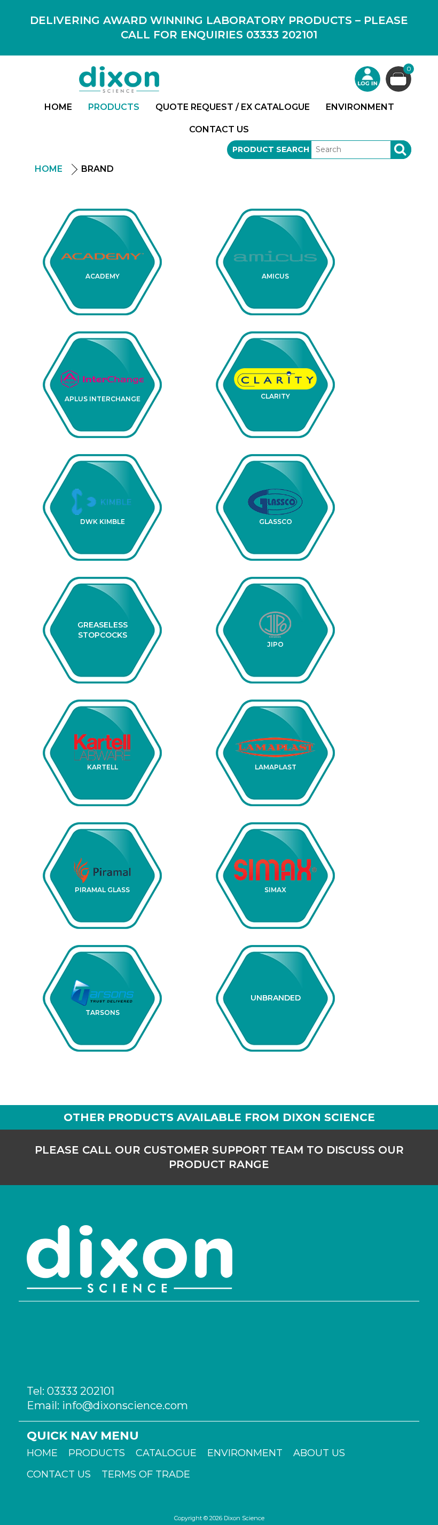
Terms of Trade (145, 1474)
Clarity (275, 396)
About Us (319, 1453)
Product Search (270, 149)
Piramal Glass (102, 890)
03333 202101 (80, 1391)
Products (113, 107)
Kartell (102, 767)
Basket (408, 69)
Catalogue (166, 1453)
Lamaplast (275, 767)
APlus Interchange (102, 399)
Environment (360, 107)
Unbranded (276, 998)
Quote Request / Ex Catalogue (232, 107)
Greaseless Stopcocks (102, 630)
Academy (102, 276)
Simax (275, 890)
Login (367, 79)
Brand (97, 169)
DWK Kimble (102, 522)
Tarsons (102, 1012)
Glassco (275, 522)
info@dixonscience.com (125, 1405)
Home (58, 107)
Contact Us (219, 129)
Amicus (275, 276)
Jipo (275, 644)
